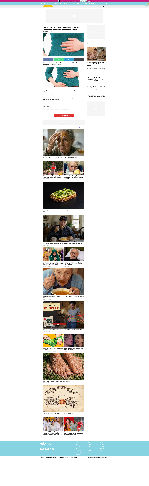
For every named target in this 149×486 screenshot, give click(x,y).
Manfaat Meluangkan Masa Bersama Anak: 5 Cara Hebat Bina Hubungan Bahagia (95, 64)
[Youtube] (103, 6)
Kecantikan (50, 25)
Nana (94, 90)
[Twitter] (101, 6)
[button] (103, 3)
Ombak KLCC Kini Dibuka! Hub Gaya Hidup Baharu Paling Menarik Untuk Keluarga (96, 79)
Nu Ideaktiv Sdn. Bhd (96, 457)
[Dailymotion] (105, 6)
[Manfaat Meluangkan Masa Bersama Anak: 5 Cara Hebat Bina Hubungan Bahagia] (96, 54)
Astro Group (105, 457)
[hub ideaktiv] (106, 3)
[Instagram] (99, 6)
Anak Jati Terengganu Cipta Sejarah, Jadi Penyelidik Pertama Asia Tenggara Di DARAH (96, 88)
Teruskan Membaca (63, 115)
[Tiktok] (102, 6)
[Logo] (45, 3)
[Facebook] (98, 6)
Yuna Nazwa (89, 66)
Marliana (46, 31)
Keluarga (45, 25)
